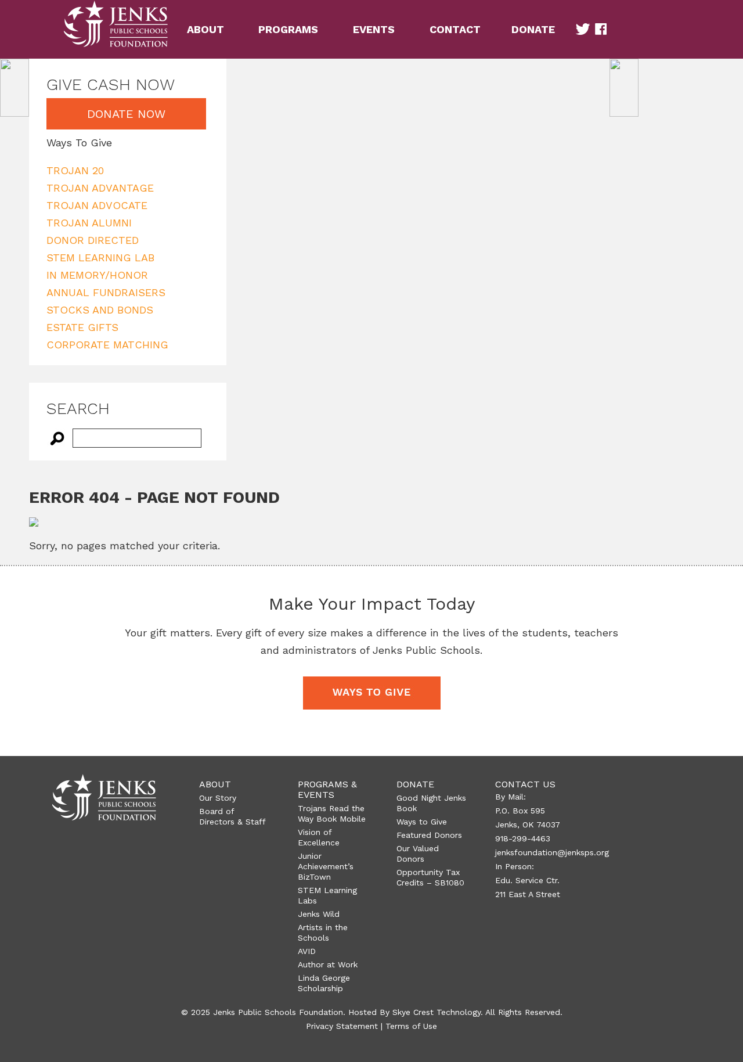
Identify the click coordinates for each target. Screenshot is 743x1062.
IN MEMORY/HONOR (97, 275)
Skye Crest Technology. (437, 1012)
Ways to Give (421, 821)
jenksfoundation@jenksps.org (552, 852)
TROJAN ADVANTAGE (100, 188)
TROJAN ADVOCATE (96, 205)
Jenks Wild (319, 914)
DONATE (533, 29)
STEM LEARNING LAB (100, 257)
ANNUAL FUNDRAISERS (105, 292)
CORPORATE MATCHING (107, 345)
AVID (307, 951)
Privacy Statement (342, 1026)
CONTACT (455, 29)
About (215, 784)
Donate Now (126, 114)
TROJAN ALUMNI (89, 223)
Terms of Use (411, 1026)
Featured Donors (429, 835)
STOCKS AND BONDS (99, 310)
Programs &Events (327, 789)
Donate (415, 784)
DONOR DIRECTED (92, 240)
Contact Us (525, 784)
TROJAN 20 (75, 170)
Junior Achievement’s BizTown (326, 866)
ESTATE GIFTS (82, 327)
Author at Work (328, 964)
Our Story (217, 797)
